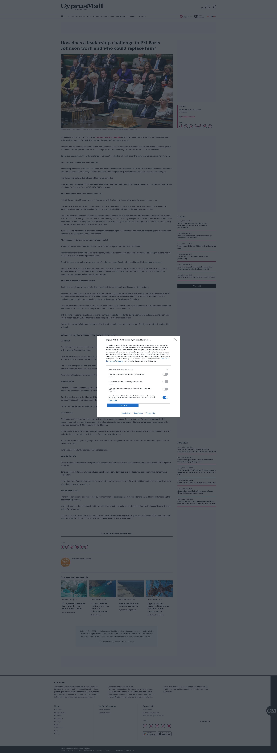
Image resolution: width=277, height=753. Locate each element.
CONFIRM (123, 405)
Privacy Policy (150, 413)
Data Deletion (126, 413)
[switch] (165, 374)
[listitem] (138, 369)
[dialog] (138, 376)
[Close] (176, 340)
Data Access (138, 413)
